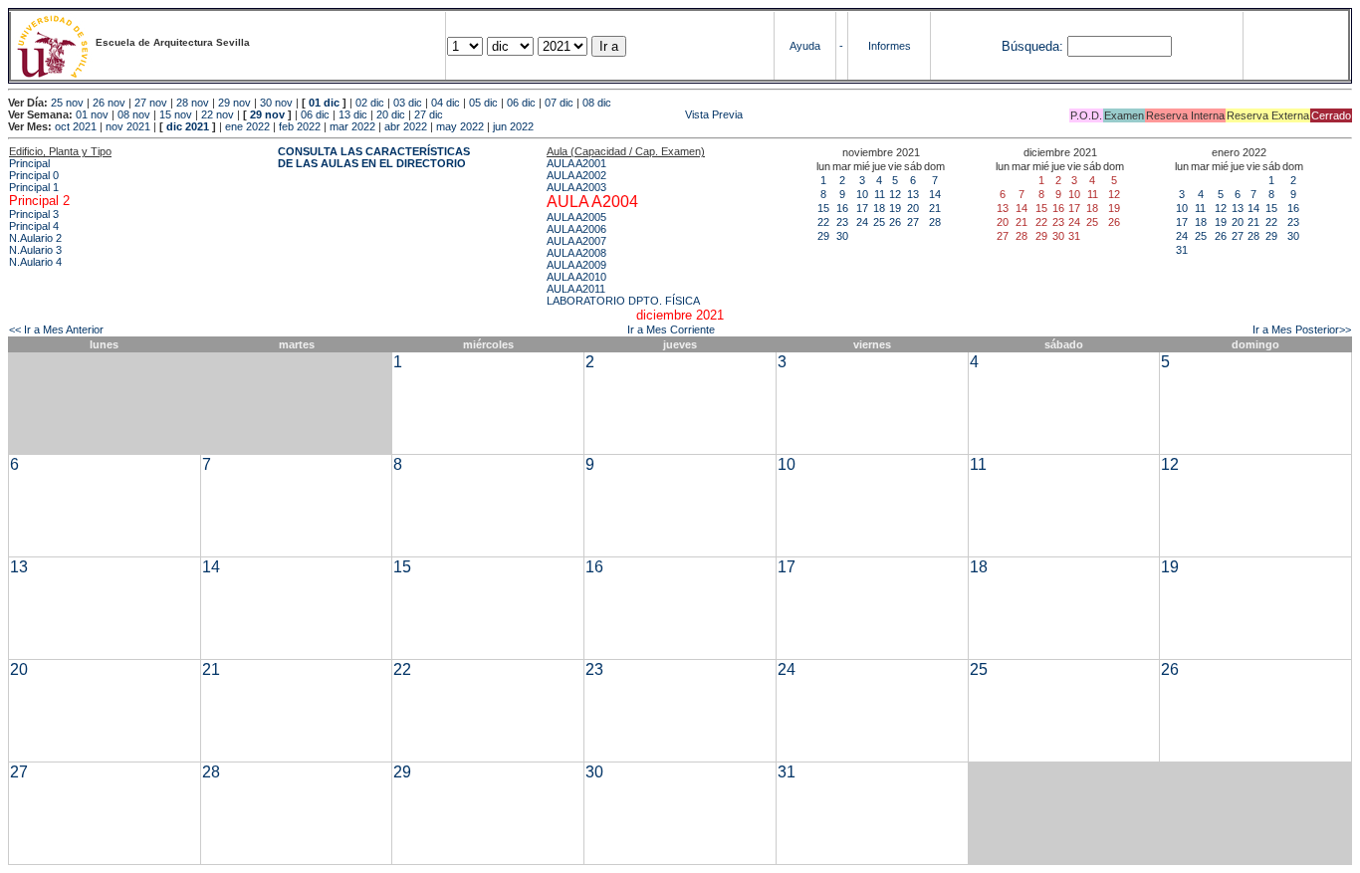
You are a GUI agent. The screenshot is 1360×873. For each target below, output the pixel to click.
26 (895, 222)
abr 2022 (405, 126)
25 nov (67, 103)
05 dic (483, 103)
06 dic (521, 103)
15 (823, 208)
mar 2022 (352, 126)
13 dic (353, 114)
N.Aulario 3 (35, 250)
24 (862, 222)
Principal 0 (34, 175)
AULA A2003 (576, 187)
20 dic (390, 114)
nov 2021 (128, 126)
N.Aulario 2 (35, 238)
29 (823, 236)
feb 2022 (300, 126)
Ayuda (805, 46)
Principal (29, 163)
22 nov (217, 114)
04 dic (445, 103)
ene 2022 (247, 126)
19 (895, 208)
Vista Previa (594, 114)
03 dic (407, 103)
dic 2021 (187, 126)
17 (862, 208)
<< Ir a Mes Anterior (56, 329)
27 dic (428, 114)
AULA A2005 (576, 217)
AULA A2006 (576, 229)
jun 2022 (513, 126)
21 (935, 208)
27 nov (150, 103)
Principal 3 (34, 214)
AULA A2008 (576, 253)
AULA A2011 (576, 289)
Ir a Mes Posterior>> (1301, 329)
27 (913, 222)
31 (1182, 250)
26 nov (109, 103)
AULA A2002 (576, 175)
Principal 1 (34, 187)
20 (913, 208)
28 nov (192, 103)
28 (935, 222)
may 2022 (460, 126)
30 (842, 236)
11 (879, 194)
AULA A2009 (576, 265)
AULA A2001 (576, 163)
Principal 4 (34, 226)
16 (842, 208)
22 (823, 222)
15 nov (175, 114)
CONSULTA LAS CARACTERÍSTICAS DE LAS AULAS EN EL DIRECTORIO (374, 157)
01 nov (92, 114)
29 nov (234, 103)
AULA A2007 (576, 241)
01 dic (324, 103)
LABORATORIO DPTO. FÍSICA (623, 301)
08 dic (596, 103)
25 (879, 222)
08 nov (133, 114)
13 (913, 194)
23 (842, 222)
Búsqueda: (1032, 46)
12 (895, 194)
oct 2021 (76, 126)
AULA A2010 (576, 277)
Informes (889, 46)
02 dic (369, 103)
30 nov (276, 103)
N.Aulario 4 (35, 262)
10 (862, 194)
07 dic (559, 103)
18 (879, 208)
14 (935, 194)
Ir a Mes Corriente (671, 329)
